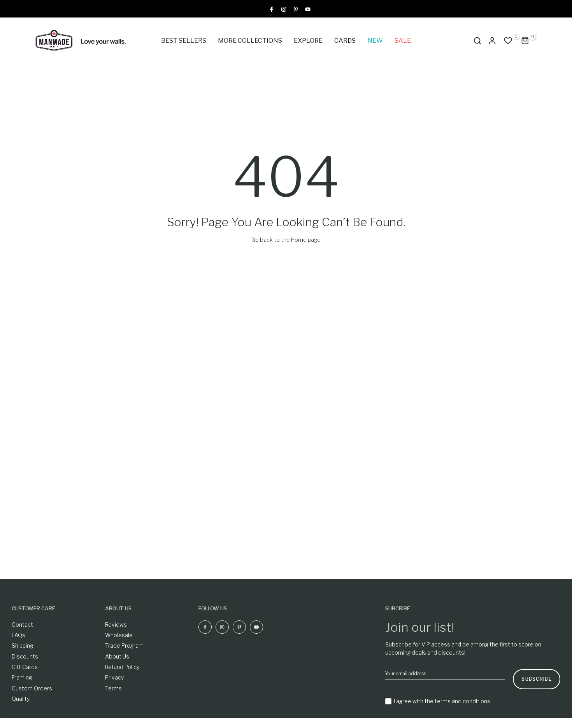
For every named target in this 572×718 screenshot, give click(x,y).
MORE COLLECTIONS (250, 40)
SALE (403, 40)
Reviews (116, 624)
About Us (117, 656)
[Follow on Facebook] (271, 8)
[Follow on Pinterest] (296, 8)
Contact (22, 624)
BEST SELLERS (183, 40)
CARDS (345, 40)
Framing (22, 677)
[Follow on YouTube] (308, 8)
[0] (508, 41)
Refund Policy (122, 667)
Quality (21, 698)
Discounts (25, 656)
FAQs (18, 635)
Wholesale (119, 635)
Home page (306, 239)
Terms (113, 688)
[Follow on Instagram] (284, 8)
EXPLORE (308, 40)
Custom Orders (32, 688)
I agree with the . (442, 701)
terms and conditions (462, 701)
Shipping (22, 645)
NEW (375, 40)
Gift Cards (25, 667)
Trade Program (124, 645)
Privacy (114, 677)
